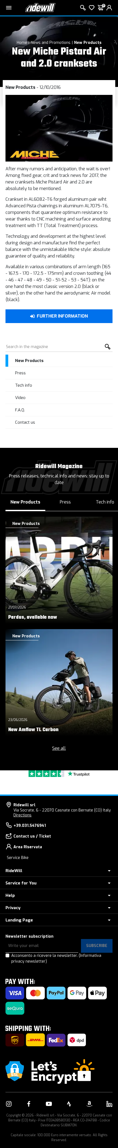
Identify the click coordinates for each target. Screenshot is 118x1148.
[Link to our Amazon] (89, 1104)
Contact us (25, 422)
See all (59, 748)
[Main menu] (8, 7)
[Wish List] (91, 7)
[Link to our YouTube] (49, 1104)
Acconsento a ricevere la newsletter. (56, 958)
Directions (22, 815)
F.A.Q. (20, 410)
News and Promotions (51, 42)
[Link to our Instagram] (8, 1104)
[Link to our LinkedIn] (109, 1104)
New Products (88, 42)
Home (22, 42)
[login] (109, 7)
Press (20, 373)
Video (20, 397)
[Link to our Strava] (69, 1104)
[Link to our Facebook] (29, 1104)
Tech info (23, 385)
